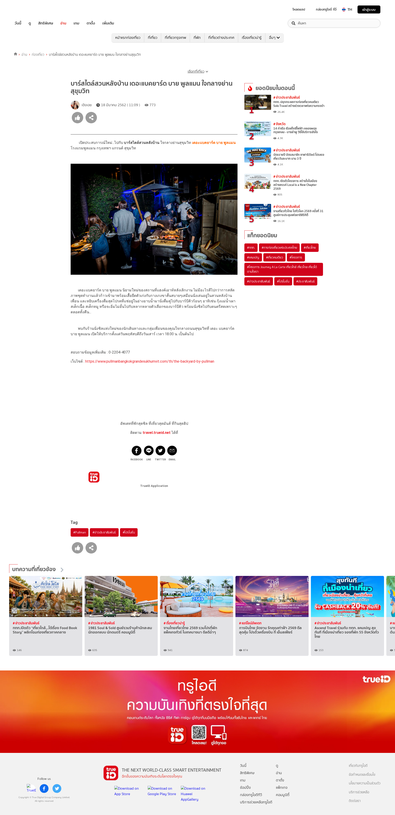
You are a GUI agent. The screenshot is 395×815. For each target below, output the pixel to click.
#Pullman (79, 532)
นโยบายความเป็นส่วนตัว (364, 783)
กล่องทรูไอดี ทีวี (326, 9)
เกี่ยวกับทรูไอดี (358, 765)
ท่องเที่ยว (38, 54)
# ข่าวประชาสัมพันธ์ (286, 97)
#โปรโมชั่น (129, 532)
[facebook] (44, 788)
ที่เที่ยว (152, 37)
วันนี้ (18, 23)
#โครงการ (296, 257)
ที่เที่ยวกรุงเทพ (175, 37)
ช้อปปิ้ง (245, 787)
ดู (30, 23)
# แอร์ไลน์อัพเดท (250, 623)
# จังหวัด (279, 124)
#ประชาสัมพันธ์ (305, 281)
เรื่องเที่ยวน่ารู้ (252, 37)
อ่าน (63, 23)
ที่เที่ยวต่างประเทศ (221, 37)
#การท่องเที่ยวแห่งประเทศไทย (279, 247)
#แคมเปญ (253, 257)
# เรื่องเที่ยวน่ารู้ (174, 623)
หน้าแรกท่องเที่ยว (127, 37)
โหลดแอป (299, 9)
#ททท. (251, 247)
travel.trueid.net (157, 432)
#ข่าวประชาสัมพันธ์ (104, 532)
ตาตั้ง (91, 23)
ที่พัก (197, 37)
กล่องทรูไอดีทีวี (251, 794)
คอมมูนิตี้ (282, 794)
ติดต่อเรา (355, 801)
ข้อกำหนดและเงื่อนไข (362, 774)
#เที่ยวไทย (310, 247)
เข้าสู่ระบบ (369, 9)
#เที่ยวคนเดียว (274, 257)
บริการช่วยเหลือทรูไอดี (256, 802)
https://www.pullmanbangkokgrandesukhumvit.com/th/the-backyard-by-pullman (149, 361)
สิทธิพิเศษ (45, 23)
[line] (31, 788)
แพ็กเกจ (282, 787)
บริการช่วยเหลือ (359, 792)
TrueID (28, 9)
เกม (76, 23)
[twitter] (56, 788)
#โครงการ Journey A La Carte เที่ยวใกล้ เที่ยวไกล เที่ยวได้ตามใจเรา (282, 269)
